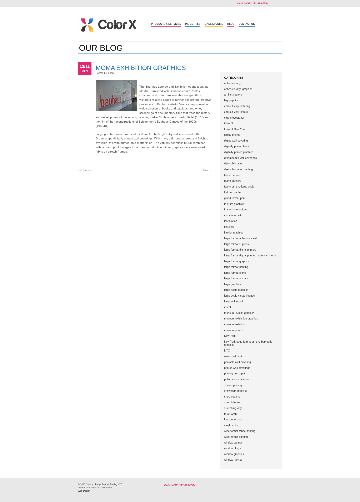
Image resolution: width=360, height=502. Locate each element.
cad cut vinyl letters (236, 111)
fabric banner (232, 175)
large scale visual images (239, 295)
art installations (233, 94)
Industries (192, 23)
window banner (233, 442)
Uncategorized (232, 419)
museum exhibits (234, 324)
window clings (232, 448)
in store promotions (235, 209)
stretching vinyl (233, 408)
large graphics (232, 284)
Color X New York (234, 129)
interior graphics (233, 232)
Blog (230, 23)
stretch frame (232, 402)
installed (229, 226)
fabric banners (232, 180)
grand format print (234, 198)
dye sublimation (233, 163)
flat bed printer (232, 192)
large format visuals (236, 278)
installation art (232, 215)
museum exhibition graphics (241, 318)
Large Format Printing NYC (108, 484)
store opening (232, 396)
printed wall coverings (237, 367)
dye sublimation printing (238, 169)
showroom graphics (236, 390)
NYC (227, 350)
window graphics (234, 454)
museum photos (234, 330)
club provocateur (234, 117)
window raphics (233, 459)
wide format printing (236, 436)
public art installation (236, 379)
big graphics (231, 100)
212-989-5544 (187, 485)
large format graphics (237, 261)
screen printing (233, 385)
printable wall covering (237, 362)
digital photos (232, 134)
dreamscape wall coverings (240, 157)
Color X (228, 123)
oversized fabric (233, 356)
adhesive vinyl (232, 83)
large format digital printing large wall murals (250, 255)
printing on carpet (234, 373)
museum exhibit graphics (239, 312)
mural (227, 307)
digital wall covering (236, 140)
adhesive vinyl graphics (238, 89)
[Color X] (109, 31)
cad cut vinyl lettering (237, 106)
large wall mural (233, 301)
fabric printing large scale (239, 186)
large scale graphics (236, 289)
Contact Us (247, 23)
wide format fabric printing (239, 430)
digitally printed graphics (238, 152)
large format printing (236, 266)
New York (230, 335)
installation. (231, 220)
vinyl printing (231, 425)
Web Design (84, 491)
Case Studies (214, 23)
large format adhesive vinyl (240, 238)
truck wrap (230, 413)
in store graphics (234, 203)
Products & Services (166, 23)
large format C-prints (236, 244)
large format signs (235, 272)
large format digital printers (240, 249)
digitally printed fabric (237, 146)
